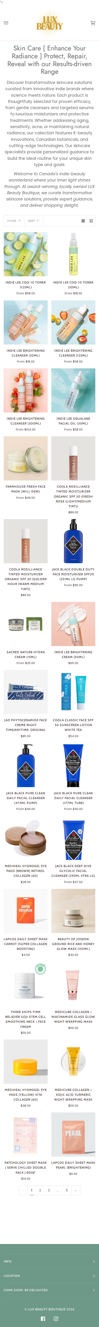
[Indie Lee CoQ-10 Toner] (26, 254)
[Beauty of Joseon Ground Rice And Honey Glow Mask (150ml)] (73, 911)
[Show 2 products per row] (91, 221)
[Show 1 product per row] (83, 221)
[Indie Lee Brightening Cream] (73, 624)
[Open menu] (10, 23)
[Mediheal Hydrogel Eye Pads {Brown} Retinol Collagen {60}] (26, 838)
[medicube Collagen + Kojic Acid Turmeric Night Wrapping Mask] (73, 1062)
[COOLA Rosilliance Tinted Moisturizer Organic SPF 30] (73, 458)
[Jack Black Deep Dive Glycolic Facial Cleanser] (73, 838)
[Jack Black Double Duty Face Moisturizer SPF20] (73, 541)
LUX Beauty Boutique (47, 1309)
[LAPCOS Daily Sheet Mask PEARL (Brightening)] (73, 1134)
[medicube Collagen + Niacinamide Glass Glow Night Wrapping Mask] (73, 984)
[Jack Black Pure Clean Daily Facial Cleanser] (26, 765)
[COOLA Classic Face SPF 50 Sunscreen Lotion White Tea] (73, 692)
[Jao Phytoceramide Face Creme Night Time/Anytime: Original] (26, 692)
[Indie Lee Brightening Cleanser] (26, 322)
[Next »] (75, 1190)
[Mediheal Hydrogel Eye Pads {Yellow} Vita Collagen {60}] (26, 1062)
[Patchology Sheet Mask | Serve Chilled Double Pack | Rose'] (26, 1134)
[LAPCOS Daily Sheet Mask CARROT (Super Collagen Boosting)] (26, 911)
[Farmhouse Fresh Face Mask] (26, 458)
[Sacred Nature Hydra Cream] (26, 624)
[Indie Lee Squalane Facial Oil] (73, 390)
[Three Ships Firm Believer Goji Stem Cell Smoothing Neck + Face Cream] (26, 984)
